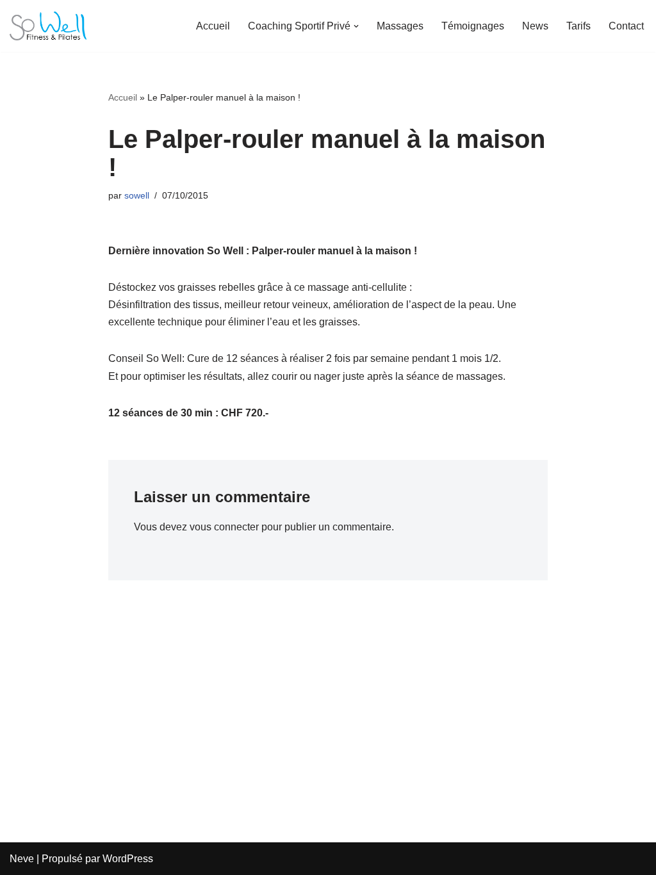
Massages (400, 25)
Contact (626, 25)
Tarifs (578, 25)
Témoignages (472, 25)
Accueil (213, 25)
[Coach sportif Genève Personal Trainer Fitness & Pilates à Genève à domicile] (48, 26)
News (535, 25)
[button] (356, 26)
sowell (136, 195)
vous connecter (224, 526)
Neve (22, 858)
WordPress (127, 858)
